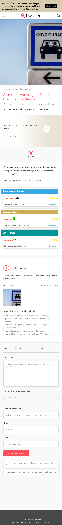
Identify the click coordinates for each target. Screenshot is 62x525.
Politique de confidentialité (40, 522)
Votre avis (8, 357)
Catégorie (7, 89)
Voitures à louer (11, 212)
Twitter (13, 522)
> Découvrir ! (53, 204)
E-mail (7, 437)
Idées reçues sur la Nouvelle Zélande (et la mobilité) (25, 315)
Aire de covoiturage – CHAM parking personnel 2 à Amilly (31, 464)
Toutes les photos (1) (49, 285)
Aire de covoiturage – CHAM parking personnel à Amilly (30, 472)
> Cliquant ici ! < (32, 9)
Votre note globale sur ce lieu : (18, 391)
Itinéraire (11, 136)
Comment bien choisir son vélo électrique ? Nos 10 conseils (29, 334)
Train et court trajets (13, 191)
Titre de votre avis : (12, 408)
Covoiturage (9, 232)
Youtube (22, 522)
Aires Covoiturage (22, 89)
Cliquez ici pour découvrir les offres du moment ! (27, 109)
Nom (6, 423)
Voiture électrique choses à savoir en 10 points (23, 331)
